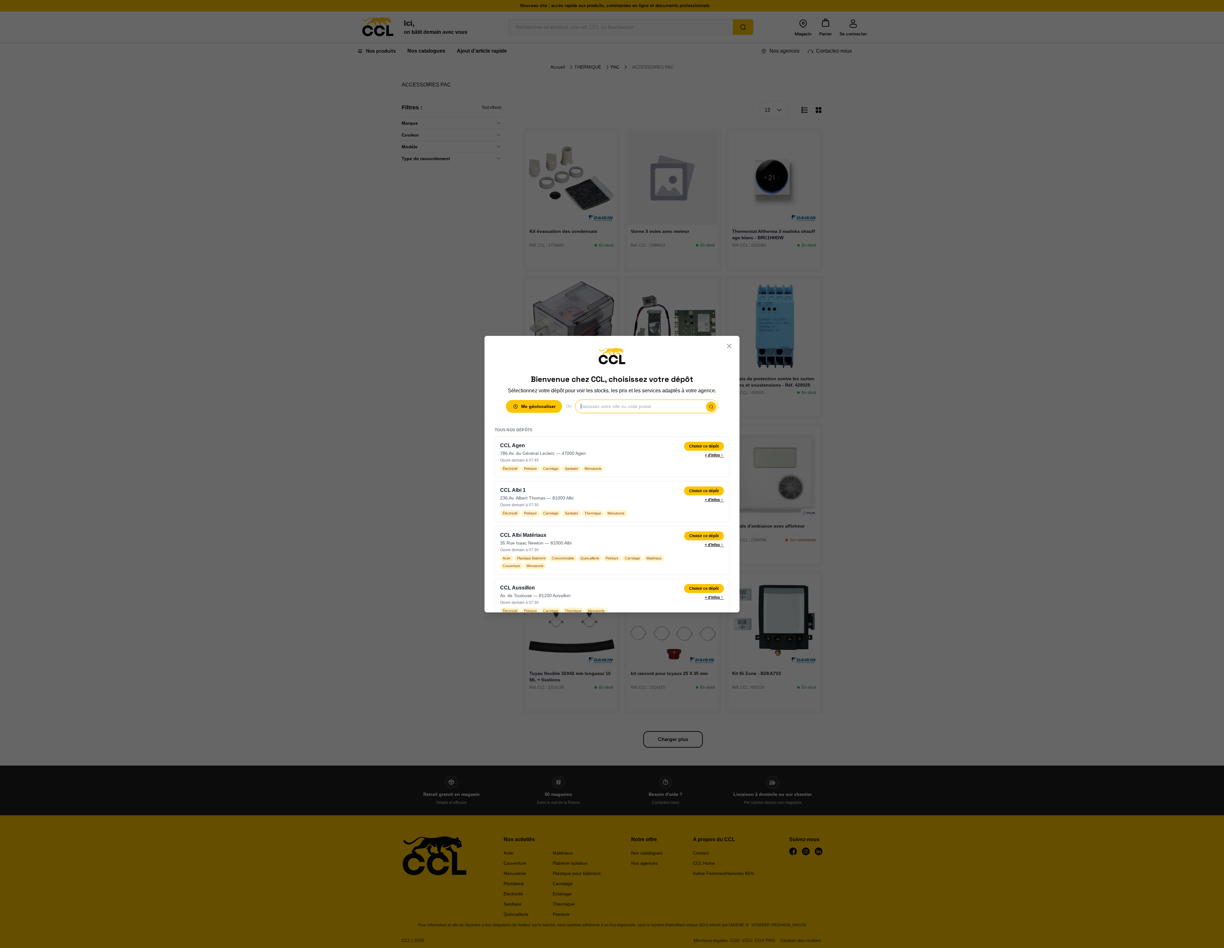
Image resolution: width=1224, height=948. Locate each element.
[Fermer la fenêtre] (729, 346)
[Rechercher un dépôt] (711, 407)
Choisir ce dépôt (704, 446)
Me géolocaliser (538, 406)
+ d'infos (712, 455)
